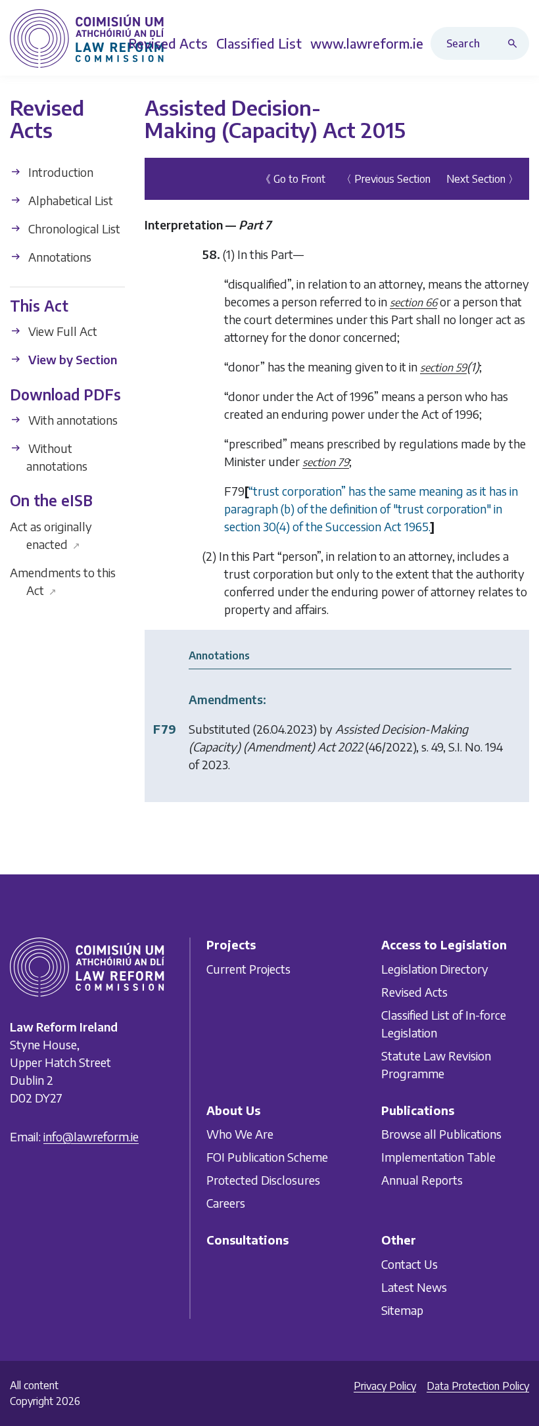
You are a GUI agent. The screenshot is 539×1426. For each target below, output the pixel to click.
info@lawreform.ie (91, 1136)
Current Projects (248, 968)
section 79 (325, 462)
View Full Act (61, 331)
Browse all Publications (441, 1133)
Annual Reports (422, 1179)
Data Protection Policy (478, 1385)
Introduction (59, 171)
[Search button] (515, 43)
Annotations (58, 256)
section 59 (443, 367)
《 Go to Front (292, 178)
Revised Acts (414, 991)
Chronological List (73, 228)
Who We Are (239, 1133)
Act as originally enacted (51, 535)
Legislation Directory (434, 968)
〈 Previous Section (386, 178)
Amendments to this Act (63, 581)
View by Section (71, 359)
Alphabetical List (69, 200)
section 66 (413, 302)
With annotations (72, 419)
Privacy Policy (385, 1385)
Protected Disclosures (263, 1179)
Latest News (414, 1286)
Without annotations (56, 456)
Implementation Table (438, 1156)
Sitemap (402, 1309)
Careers (225, 1202)
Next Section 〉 (482, 178)
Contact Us (409, 1263)
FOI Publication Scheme (267, 1156)
